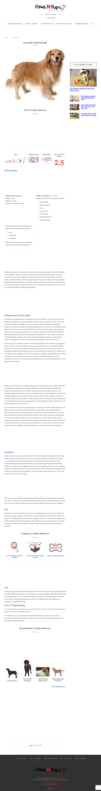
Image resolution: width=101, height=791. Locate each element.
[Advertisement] (35, 702)
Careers (43, 784)
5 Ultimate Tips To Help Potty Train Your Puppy (88, 114)
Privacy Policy (56, 784)
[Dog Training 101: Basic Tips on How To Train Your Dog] (74, 105)
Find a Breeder (32, 23)
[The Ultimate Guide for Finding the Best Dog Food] (74, 96)
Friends (56, 783)
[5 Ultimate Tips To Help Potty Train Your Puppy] (74, 114)
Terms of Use (49, 784)
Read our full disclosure (58, 778)
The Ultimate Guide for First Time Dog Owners (82, 89)
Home (6, 37)
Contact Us (46, 783)
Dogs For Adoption (65, 23)
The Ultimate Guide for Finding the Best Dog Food (88, 98)
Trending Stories (83, 23)
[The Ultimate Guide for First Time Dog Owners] (83, 70)
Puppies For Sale (48, 23)
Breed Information (15, 23)
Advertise (51, 783)
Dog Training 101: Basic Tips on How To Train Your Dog (88, 106)
